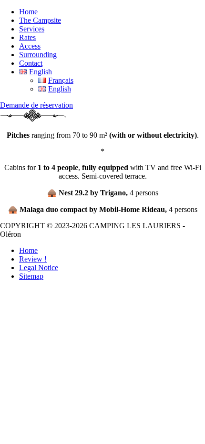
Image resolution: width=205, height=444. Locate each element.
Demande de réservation (36, 105)
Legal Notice (38, 267)
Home (28, 12)
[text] (102, 180)
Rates (27, 37)
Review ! (33, 259)
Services (31, 29)
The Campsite (40, 20)
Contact (30, 63)
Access (30, 46)
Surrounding (38, 54)
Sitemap (31, 276)
